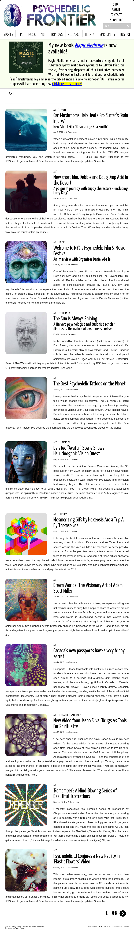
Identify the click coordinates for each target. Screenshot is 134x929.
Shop (116, 4)
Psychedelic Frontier (20, 926)
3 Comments (73, 802)
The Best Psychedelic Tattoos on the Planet (89, 383)
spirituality (107, 35)
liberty (90, 35)
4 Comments (73, 662)
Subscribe (116, 20)
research (74, 35)
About (116, 10)
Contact (116, 15)
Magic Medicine (89, 45)
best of (125, 35)
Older (111, 913)
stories (8, 35)
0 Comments (71, 132)
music (32, 35)
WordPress (19, 928)
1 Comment (72, 198)
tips (20, 35)
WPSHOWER (103, 926)
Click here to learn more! (67, 84)
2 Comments (73, 334)
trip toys (57, 35)
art (43, 35)
